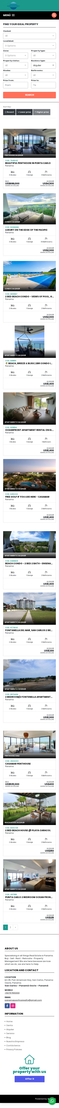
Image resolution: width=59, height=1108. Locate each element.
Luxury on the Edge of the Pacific (26, 230)
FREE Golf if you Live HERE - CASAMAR (27, 497)
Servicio (10, 1033)
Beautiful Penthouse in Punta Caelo (28, 163)
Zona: (6, 50)
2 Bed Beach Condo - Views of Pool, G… (29, 296)
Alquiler (10, 1029)
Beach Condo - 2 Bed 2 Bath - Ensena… (29, 563)
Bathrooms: (37, 70)
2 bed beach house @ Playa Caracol (28, 830)
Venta (9, 1025)
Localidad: (8, 41)
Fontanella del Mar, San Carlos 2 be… (28, 630)
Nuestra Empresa (15, 1041)
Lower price (25, 112)
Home (9, 1021)
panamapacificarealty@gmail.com (23, 1000)
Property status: (11, 60)
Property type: (38, 50)
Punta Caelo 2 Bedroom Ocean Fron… (28, 897)
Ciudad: (7, 31)
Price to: (35, 80)
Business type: (38, 60)
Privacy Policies (14, 1049)
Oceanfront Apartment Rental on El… (29, 430)
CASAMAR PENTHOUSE (18, 764)
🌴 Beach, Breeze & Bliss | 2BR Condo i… (28, 363)
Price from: (8, 80)
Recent (10, 112)
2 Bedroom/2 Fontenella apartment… (28, 697)
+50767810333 (12, 992)
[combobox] (29, 36)
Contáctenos (13, 1045)
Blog (8, 1037)
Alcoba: (7, 70)
